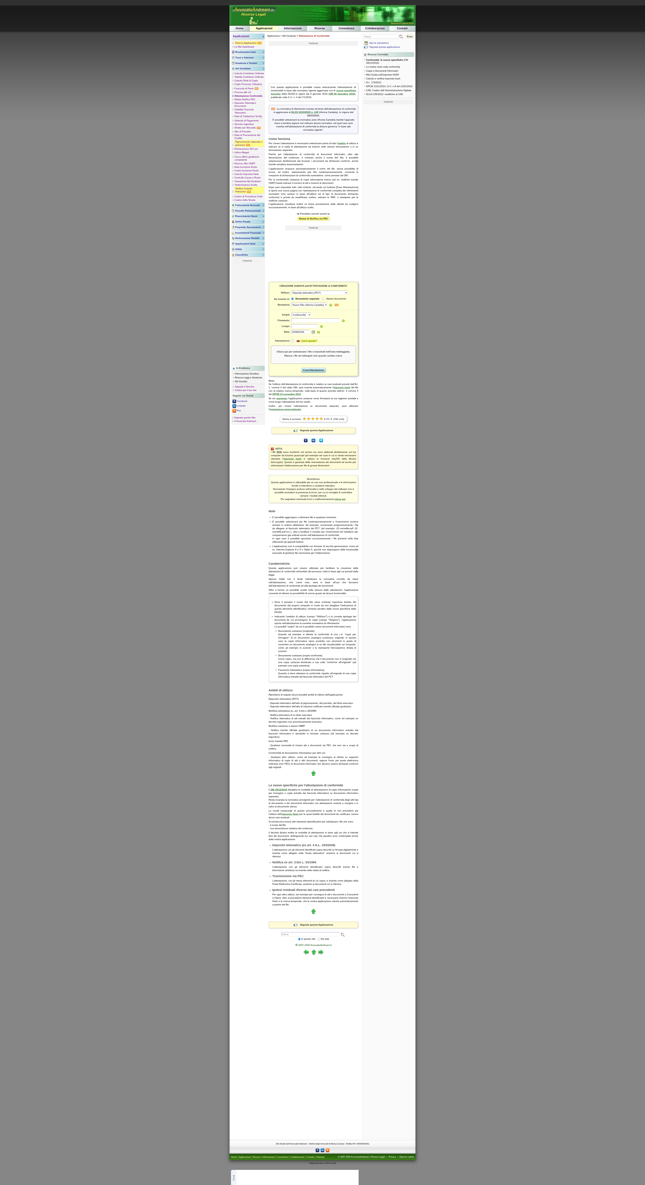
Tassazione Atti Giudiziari (247, 181)
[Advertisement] (247, 313)
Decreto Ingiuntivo (244, 124)
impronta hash (341, 387)
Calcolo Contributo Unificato (249, 73)
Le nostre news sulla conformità (383, 66)
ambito (342, 143)
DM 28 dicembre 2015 (342, 93)
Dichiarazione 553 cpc (246, 148)
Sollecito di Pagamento (246, 120)
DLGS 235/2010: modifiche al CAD (384, 94)
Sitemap (320, 1157)
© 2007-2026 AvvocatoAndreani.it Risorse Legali (361, 1157)
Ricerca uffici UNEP (244, 163)
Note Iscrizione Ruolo (245, 167)
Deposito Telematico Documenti (245, 104)
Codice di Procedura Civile (248, 196)
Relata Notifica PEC (244, 99)
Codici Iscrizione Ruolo (246, 170)
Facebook (242, 401)
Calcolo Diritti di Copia (246, 80)
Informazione (293, 28)
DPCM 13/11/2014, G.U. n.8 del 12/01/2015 (389, 86)
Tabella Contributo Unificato (249, 77)
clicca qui (340, 499)
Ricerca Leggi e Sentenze (248, 377)
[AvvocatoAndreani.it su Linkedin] (322, 1150)
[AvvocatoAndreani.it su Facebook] (317, 1150)
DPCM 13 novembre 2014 (286, 394)
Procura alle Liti (242, 92)
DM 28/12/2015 (279, 789)
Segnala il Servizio (244, 386)
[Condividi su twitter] (321, 440)
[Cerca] (343, 934)
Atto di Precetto (242, 131)
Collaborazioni (375, 28)
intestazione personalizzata (285, 409)
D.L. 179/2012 (373, 82)
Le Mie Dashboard (244, 46)
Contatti (402, 28)
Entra (410, 36)
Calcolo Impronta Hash (246, 174)
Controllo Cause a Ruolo (247, 177)
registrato (281, 398)
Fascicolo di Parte (244, 88)
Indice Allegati (241, 152)
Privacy (392, 1157)
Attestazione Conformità (248, 96)
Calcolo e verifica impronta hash (383, 78)
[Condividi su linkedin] (313, 440)
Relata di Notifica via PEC (313, 218)
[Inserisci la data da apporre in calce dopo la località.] (318, 332)
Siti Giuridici (241, 381)
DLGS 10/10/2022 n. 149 (304, 112)
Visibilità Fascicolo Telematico (244, 111)
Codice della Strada (244, 200)
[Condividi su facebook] (306, 440)
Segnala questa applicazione (384, 47)
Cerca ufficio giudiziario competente (246, 158)
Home (239, 28)
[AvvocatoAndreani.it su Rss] (327, 1150)
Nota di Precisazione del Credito (247, 136)
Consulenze (346, 28)
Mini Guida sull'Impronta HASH (382, 74)
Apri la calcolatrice (379, 43)
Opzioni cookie (406, 1157)
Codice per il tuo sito (245, 390)
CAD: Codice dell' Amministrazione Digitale (388, 90)
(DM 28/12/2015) (387, 61)
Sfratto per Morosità (245, 127)
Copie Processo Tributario (248, 84)
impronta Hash (290, 814)
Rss (239, 410)
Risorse (319, 28)
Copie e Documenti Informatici (382, 70)
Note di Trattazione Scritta (248, 116)
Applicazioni (264, 28)
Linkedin (241, 405)
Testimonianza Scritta (245, 184)
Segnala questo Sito (244, 417)
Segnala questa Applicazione (316, 430)
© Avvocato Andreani (245, 421)
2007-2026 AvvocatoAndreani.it (313, 945)
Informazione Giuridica (247, 373)
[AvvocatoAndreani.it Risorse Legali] (254, 12)
